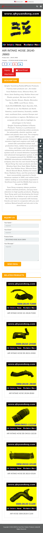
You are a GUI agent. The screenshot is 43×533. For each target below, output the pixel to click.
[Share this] (4, 64)
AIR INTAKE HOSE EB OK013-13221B (21, 433)
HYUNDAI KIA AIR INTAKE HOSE (17, 60)
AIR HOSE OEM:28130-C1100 (21, 514)
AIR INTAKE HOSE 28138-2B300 (21, 393)
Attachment (9, 74)
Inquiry (7, 70)
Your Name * (8, 222)
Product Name (8, 236)
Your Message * (9, 243)
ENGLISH (19, 2)
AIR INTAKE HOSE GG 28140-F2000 (21, 313)
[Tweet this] (9, 64)
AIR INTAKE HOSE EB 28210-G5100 (21, 474)
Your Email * (8, 229)
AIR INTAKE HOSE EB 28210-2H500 (21, 353)
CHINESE (30, 2)
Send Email (23, 70)
